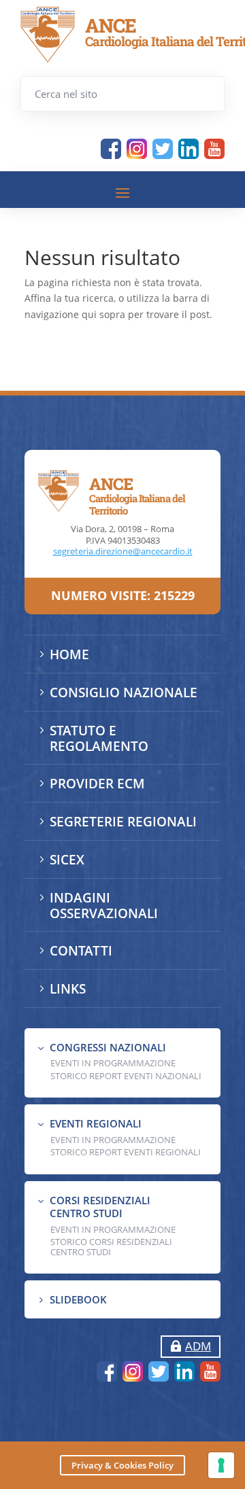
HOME (69, 654)
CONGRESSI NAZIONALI (108, 1047)
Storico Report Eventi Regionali (125, 1152)
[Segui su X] (162, 149)
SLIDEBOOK (78, 1299)
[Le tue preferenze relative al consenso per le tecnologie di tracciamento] (221, 1465)
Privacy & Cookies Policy (122, 1465)
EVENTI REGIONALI (96, 1123)
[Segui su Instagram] (137, 149)
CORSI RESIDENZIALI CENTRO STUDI (100, 1207)
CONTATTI (81, 951)
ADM (198, 1346)
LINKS (68, 989)
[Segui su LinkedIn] (188, 149)
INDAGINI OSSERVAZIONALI (104, 905)
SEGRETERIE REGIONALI (123, 821)
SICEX (67, 860)
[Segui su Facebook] (111, 149)
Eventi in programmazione (113, 1229)
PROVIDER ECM (97, 783)
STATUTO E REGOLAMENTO (99, 738)
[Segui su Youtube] (214, 149)
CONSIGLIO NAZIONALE (123, 692)
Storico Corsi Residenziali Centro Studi (111, 1246)
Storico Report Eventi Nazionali (125, 1076)
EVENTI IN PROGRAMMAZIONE (113, 1063)
